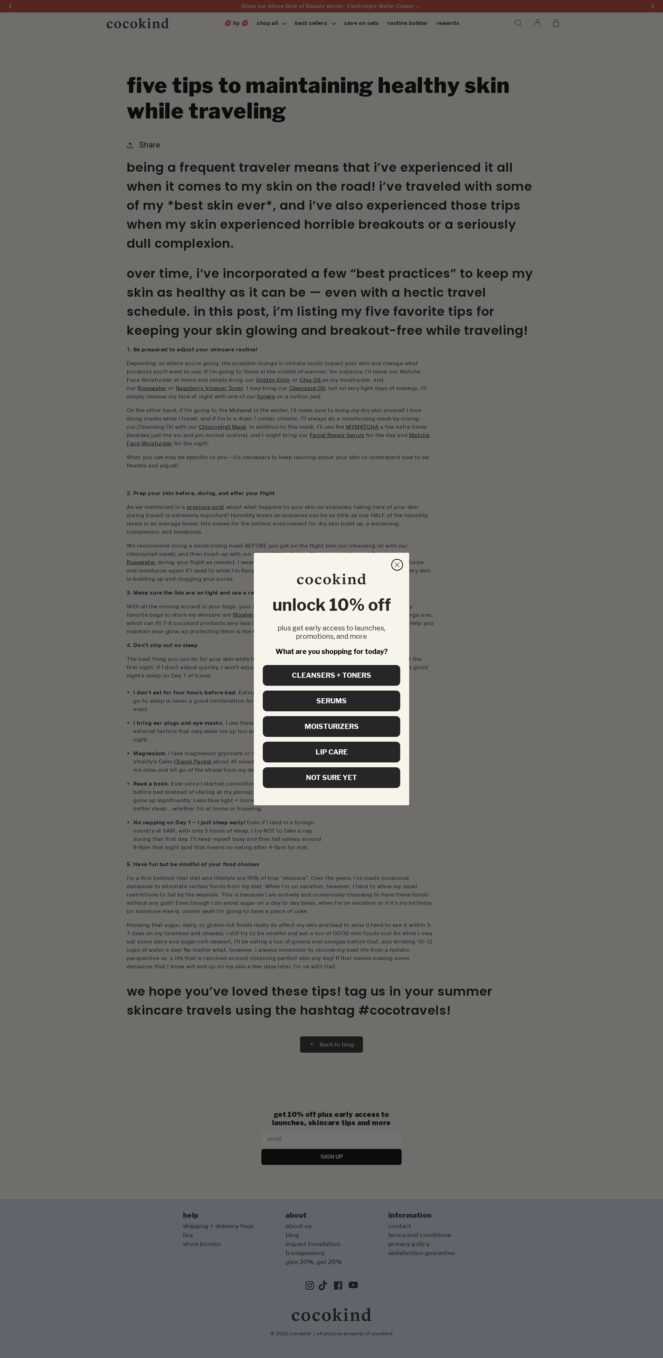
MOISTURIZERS (332, 726)
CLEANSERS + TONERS (331, 675)
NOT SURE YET (331, 777)
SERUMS (331, 701)
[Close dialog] (397, 565)
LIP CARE (332, 752)
